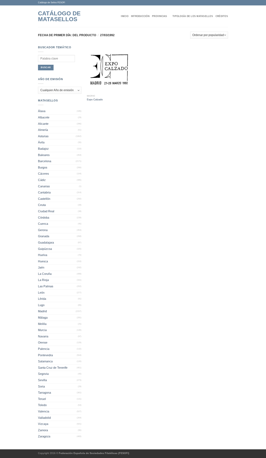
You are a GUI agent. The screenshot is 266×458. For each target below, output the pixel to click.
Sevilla (42, 380)
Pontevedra (45, 355)
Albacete (43, 117)
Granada (43, 236)
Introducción (140, 16)
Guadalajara (46, 242)
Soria (41, 386)
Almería (43, 129)
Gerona (43, 230)
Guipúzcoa (45, 248)
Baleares (44, 155)
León (41, 292)
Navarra (43, 336)
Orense (42, 342)
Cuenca (43, 223)
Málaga (43, 317)
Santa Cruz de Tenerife (52, 367)
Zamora (43, 430)
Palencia (43, 348)
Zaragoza (44, 436)
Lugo (41, 305)
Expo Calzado (95, 99)
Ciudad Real (46, 211)
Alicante (43, 123)
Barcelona (44, 161)
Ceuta (42, 204)
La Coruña (45, 273)
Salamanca (45, 361)
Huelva (42, 255)
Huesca (43, 261)
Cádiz (42, 180)
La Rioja (43, 280)
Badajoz (43, 148)
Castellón (44, 198)
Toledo (42, 405)
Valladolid (44, 417)
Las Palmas (45, 286)
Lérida (42, 298)
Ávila (41, 142)
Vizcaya (43, 423)
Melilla (42, 323)
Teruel (42, 399)
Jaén (41, 267)
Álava (41, 111)
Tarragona (44, 392)
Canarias (44, 186)
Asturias (43, 136)
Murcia (42, 330)
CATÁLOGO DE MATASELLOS (59, 16)
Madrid (42, 311)
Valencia (43, 411)
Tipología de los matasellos (192, 16)
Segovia (43, 373)
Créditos (222, 16)
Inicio (124, 16)
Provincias (159, 16)
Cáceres (43, 173)
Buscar (46, 67)
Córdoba (43, 217)
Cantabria (44, 192)
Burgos (42, 167)
